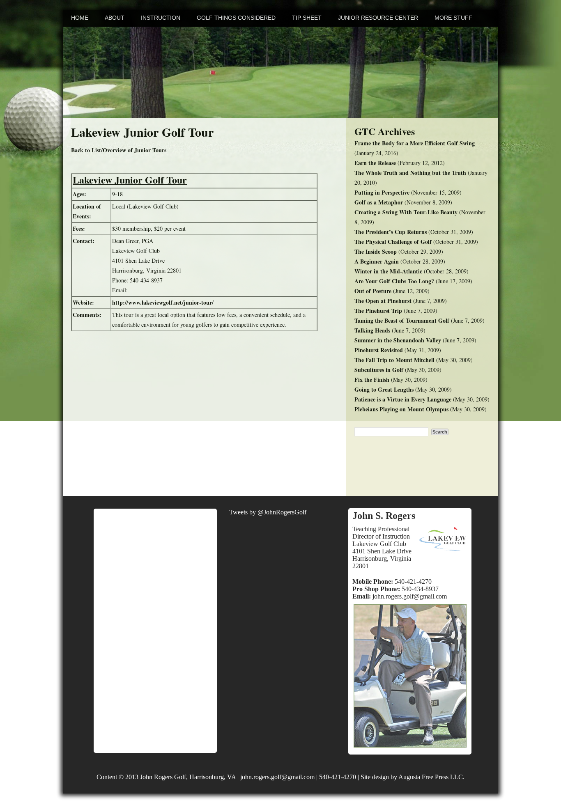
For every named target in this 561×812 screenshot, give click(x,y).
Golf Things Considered (236, 17)
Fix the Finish (371, 379)
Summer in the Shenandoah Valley (397, 340)
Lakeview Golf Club (379, 543)
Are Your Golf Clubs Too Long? (394, 281)
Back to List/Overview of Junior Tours (118, 150)
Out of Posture (372, 291)
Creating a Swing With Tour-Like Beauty (406, 212)
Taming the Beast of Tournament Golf (401, 320)
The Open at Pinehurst (383, 300)
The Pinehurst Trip (378, 310)
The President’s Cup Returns (390, 231)
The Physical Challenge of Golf (393, 241)
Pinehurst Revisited (378, 350)
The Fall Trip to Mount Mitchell (394, 360)
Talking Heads (372, 330)
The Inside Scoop (375, 251)
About (114, 17)
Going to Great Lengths (384, 389)
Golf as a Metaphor (378, 202)
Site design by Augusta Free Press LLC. (412, 776)
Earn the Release (375, 162)
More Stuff (453, 17)
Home (79, 17)
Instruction (160, 17)
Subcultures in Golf (378, 369)
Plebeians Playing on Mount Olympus (401, 409)
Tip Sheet (307, 17)
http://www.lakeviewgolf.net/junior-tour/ (163, 302)
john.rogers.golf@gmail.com (409, 596)
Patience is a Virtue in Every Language (402, 399)
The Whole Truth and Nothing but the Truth (410, 172)
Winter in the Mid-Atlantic (388, 271)
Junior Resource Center (378, 17)
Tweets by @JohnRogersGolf (267, 512)
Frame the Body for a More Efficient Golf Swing (414, 143)
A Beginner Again (376, 261)
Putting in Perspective (381, 192)
